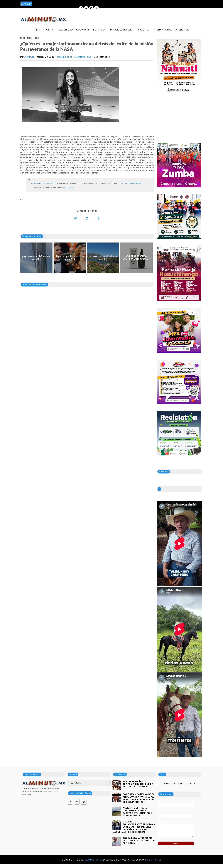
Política (50, 29)
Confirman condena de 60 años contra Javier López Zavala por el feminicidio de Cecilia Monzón (139, 798)
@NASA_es (50, 183)
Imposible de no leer (67, 56)
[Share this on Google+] (87, 218)
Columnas (83, 29)
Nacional (143, 29)
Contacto (190, 783)
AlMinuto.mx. (94, 859)
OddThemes (154, 859)
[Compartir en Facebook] (98, 218)
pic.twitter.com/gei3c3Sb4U (129, 183)
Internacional (162, 29)
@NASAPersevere (37, 183)
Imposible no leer (121, 29)
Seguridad (66, 29)
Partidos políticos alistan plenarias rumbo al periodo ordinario (138, 784)
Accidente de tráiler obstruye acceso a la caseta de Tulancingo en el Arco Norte (138, 812)
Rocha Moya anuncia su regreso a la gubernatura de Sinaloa (139, 840)
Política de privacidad (173, 783)
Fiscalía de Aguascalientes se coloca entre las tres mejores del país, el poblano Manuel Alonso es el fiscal (133, 826)
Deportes (99, 29)
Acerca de (182, 29)
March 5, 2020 (68, 187)
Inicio (37, 29)
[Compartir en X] (75, 218)
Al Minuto (29, 56)
